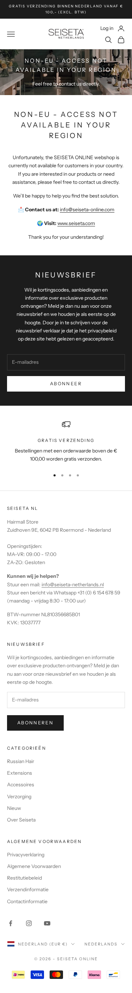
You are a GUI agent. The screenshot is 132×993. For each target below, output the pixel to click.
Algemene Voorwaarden (34, 866)
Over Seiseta (21, 820)
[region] (66, 441)
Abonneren (35, 722)
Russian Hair (20, 761)
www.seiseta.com (76, 223)
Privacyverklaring (25, 854)
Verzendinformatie (28, 889)
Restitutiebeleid (24, 878)
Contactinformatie (27, 901)
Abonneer (66, 383)
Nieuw (14, 808)
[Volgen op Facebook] (10, 923)
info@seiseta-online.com (87, 209)
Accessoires (20, 784)
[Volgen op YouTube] (47, 923)
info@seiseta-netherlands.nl (73, 584)
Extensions (19, 773)
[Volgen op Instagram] (28, 923)
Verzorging (19, 796)
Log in (112, 28)
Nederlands (101, 944)
